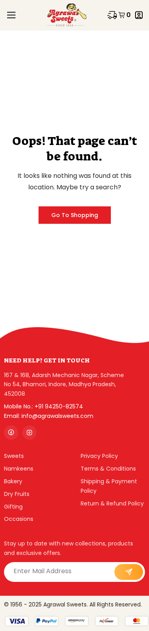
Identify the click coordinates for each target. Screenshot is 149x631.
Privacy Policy (99, 456)
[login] (139, 15)
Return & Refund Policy (112, 503)
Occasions (18, 519)
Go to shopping (74, 215)
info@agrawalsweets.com (57, 416)
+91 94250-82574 (59, 406)
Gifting (13, 507)
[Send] (128, 572)
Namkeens (18, 469)
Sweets (14, 456)
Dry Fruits (16, 494)
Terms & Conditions (108, 469)
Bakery (13, 481)
